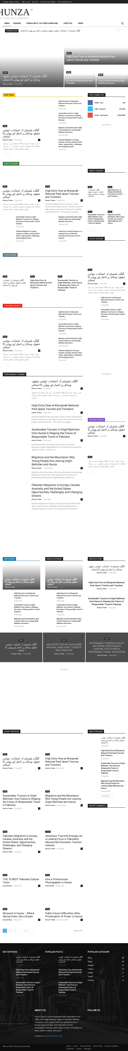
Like (123, 103)
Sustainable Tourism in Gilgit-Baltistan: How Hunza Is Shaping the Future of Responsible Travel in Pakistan (70, 285)
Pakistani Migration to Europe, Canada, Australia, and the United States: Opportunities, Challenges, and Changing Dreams (20, 842)
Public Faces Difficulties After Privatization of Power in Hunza (63, 915)
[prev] (117, 30)
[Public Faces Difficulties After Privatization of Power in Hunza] (64, 900)
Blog (5, 72)
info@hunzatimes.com (53, 1036)
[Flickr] (102, 1018)
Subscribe (121, 115)
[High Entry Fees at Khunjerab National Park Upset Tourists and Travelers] (96, 50)
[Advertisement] (61, 12)
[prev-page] (4, 154)
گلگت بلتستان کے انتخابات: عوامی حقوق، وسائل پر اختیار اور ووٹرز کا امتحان (50, 31)
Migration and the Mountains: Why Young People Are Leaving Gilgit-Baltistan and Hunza (70, 130)
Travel (48, 832)
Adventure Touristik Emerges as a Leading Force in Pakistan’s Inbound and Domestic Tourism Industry (63, 840)
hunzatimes (7, 886)
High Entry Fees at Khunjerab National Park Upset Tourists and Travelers (69, 103)
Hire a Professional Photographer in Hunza (58, 881)
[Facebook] (109, 1)
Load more (106, 796)
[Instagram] (113, 1)
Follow (122, 109)
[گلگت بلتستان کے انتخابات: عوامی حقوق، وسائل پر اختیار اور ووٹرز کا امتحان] (32, 61)
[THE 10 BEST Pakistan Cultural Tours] (21, 866)
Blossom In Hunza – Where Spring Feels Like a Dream (18, 915)
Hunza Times (8, 140)
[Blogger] (90, 1018)
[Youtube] (123, 1)
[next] (121, 30)
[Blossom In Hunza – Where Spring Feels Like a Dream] (21, 900)
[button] (122, 23)
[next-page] (8, 154)
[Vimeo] (120, 1)
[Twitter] (117, 1)
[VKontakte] (114, 1018)
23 (25, 931)
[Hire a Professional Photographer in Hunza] (64, 866)
